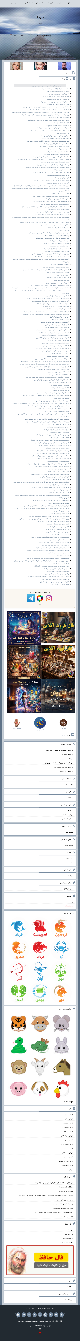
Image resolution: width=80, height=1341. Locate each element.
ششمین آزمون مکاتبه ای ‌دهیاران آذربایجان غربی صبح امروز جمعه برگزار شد (48, 550)
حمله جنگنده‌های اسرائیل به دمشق (59, 245)
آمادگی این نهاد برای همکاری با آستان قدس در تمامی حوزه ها (52, 256)
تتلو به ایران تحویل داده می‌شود (60, 387)
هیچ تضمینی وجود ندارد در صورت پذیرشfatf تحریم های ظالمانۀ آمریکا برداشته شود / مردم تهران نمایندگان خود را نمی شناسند (41, 562)
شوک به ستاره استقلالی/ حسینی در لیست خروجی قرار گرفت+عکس (50, 455)
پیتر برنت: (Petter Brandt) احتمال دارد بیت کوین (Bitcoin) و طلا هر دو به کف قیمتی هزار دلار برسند (46, 1195)
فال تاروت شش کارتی (67, 1144)
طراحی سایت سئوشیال (66, 1216)
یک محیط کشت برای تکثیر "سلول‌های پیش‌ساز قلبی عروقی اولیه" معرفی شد (48, 558)
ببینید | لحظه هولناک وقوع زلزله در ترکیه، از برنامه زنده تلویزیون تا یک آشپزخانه (47, 421)
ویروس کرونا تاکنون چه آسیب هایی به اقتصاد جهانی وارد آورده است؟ (50, 434)
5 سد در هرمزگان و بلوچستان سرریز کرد (57, 479)
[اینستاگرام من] (45, 1314)
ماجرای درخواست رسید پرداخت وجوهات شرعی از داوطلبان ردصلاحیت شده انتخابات (45, 395)
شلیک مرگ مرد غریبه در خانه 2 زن (59, 539)
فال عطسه (70, 1286)
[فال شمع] (24, 662)
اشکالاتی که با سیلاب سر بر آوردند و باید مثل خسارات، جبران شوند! (50, 440)
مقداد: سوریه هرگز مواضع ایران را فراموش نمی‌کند (55, 248)
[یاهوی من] (62, 1314)
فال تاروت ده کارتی (67, 1152)
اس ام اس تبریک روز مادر (66, 771)
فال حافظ (67, 2)
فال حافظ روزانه (68, 1233)
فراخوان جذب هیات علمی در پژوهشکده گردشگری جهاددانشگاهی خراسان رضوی (46, 505)
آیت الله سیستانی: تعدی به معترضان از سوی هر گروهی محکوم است (50, 301)
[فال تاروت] (58, 628)
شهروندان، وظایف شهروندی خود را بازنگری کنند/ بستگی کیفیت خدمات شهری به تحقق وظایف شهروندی (40, 112)
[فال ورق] (24, 696)
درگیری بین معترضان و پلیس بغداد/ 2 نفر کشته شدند (54, 445)
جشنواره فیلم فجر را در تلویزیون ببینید (58, 356)
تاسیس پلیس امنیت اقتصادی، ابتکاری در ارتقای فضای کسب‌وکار (51, 442)
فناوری (39, 85)
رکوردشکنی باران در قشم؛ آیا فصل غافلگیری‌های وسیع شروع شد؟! (50, 537)
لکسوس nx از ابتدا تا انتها (66, 1191)
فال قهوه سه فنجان (67, 814)
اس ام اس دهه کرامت (67, 754)
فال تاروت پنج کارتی (67, 1139)
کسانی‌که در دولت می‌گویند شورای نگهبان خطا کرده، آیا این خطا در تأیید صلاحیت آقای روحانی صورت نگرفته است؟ (41, 415)
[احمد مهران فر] (64, 66)
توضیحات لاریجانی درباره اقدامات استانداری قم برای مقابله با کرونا (50, 196)
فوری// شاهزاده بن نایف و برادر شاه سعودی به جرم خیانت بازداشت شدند (48, 120)
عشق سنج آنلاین (68, 888)
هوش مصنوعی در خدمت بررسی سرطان (58, 461)
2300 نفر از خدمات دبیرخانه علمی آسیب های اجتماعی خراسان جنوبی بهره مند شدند (46, 314)
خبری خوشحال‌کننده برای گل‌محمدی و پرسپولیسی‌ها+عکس (52, 400)
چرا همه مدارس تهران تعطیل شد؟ (59, 240)
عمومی (64, 734)
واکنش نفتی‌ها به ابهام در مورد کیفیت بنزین (57, 573)
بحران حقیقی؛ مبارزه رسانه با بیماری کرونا (57, 151)
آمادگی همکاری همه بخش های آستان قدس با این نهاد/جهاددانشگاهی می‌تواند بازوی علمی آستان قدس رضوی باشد (40, 260)
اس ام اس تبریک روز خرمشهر (65, 758)
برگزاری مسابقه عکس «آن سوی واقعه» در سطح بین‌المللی (53, 408)
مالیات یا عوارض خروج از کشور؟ (60, 437)
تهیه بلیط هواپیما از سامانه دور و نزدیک (62, 1203)
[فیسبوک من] (51, 1314)
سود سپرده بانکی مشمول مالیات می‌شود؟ (57, 327)
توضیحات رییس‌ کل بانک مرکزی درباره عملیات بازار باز (54, 332)
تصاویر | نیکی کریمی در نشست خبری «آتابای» (56, 324)
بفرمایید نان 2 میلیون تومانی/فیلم (59, 432)
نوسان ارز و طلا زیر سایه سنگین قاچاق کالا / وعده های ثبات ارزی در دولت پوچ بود (47, 366)
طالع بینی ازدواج (68, 845)
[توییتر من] (34, 1314)
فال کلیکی (70, 875)
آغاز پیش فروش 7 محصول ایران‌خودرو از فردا (56, 282)
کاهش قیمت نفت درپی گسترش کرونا (58, 227)
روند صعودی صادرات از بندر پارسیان (58, 374)
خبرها (40, 17)
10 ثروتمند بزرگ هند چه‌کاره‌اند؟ (59, 526)
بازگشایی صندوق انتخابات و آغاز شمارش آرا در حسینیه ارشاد (52, 214)
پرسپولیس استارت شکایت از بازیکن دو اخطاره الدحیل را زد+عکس (50, 253)
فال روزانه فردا (69, 1299)
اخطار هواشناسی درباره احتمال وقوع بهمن (57, 295)
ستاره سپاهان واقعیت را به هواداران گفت (57, 148)
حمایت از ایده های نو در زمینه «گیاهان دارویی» (56, 411)
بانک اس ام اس (40, 2)
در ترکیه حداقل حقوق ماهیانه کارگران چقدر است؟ (55, 545)
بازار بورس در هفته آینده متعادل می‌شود (57, 529)
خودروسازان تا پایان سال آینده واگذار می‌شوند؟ (55, 531)
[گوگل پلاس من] (29, 1314)
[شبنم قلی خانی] (16, 66)
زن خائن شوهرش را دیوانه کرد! (60, 390)
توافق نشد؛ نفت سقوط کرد (61, 122)
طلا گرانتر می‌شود (64, 230)
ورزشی (55, 85)
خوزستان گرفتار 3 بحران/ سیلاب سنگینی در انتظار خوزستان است (51, 172)
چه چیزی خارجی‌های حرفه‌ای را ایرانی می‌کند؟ (56, 568)
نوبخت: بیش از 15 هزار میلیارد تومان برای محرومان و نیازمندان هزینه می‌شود (48, 576)
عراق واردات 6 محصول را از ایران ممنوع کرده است (55, 429)
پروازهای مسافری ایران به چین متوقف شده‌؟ (57, 235)
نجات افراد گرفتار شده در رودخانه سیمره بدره (56, 345)
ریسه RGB (70, 901)
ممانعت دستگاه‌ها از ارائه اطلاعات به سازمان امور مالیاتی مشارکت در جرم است (47, 377)
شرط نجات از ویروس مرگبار (61, 169)
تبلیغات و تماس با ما (16, 2)
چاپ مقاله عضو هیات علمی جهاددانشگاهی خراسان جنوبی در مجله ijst (50, 156)
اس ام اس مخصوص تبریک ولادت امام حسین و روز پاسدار (57, 762)
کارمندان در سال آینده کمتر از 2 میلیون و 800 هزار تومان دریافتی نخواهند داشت (47, 419)
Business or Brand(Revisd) (67, 1187)
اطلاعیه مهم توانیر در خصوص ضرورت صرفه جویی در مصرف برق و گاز (50, 285)
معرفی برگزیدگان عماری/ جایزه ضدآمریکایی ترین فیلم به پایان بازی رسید (49, 516)
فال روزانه (50, 2)
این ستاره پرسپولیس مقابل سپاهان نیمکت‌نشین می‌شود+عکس (51, 201)
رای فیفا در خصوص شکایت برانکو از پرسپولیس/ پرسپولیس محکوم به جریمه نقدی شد (45, 114)
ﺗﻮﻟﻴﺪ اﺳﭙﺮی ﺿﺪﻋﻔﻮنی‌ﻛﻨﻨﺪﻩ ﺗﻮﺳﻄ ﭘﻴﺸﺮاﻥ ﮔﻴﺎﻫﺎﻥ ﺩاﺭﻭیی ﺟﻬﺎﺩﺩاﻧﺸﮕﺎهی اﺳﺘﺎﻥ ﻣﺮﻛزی (45, 106)
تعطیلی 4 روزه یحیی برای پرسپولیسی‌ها (58, 93)
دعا (72, 862)
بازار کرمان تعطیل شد (63, 133)
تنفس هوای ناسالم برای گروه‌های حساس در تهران (55, 138)
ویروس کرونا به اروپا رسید (61, 398)
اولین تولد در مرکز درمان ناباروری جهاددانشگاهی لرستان (53, 458)
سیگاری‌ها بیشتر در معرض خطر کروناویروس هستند (54, 135)
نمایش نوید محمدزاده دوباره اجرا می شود (57, 552)
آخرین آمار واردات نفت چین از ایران (59, 382)
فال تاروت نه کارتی (68, 1148)
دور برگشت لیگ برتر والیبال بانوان (59, 316)
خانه (74, 2)
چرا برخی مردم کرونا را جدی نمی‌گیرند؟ (58, 91)
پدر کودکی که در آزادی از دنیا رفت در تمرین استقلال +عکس (52, 450)
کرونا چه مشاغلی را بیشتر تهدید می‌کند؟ (58, 175)
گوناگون (34, 85)
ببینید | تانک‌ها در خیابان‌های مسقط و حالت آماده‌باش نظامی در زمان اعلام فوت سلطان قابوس (44, 518)
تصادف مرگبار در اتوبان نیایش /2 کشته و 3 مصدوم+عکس (53, 392)
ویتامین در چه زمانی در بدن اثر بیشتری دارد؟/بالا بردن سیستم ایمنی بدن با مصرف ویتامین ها (43, 159)
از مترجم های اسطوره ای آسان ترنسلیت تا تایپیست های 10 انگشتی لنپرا (54, 1212)
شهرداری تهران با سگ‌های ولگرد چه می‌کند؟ (56, 251)
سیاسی (60, 85)
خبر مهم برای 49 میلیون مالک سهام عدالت (57, 277)
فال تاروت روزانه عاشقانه (66, 1161)
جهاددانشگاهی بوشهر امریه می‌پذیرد (58, 209)
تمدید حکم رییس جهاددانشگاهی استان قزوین (56, 154)
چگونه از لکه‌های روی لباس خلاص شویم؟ (57, 198)
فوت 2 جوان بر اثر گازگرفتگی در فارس (58, 340)
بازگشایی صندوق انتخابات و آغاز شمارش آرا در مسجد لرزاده (52, 211)
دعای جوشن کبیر (68, 858)
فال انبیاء (70, 797)
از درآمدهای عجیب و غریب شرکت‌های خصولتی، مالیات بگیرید (52, 337)
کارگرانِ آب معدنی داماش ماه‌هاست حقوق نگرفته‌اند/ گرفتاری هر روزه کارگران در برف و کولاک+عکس (41, 482)
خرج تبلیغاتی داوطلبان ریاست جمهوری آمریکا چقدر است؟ (53, 303)
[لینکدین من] (18, 1314)
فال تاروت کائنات (68, 1122)
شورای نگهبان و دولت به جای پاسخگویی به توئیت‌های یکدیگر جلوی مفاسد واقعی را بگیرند (44, 364)
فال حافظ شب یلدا (68, 1238)
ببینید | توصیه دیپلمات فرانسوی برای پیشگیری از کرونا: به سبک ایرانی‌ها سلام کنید (46, 167)
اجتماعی (44, 85)
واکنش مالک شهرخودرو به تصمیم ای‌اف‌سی (57, 471)
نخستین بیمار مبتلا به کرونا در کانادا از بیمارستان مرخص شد (52, 348)
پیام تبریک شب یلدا (67, 1242)
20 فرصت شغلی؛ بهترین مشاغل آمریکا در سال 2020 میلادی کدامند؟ (50, 474)
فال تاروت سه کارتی (67, 1131)
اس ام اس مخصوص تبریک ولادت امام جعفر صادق (59, 750)
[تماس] (40, 1314)
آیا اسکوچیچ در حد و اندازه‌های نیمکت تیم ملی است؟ (54, 322)
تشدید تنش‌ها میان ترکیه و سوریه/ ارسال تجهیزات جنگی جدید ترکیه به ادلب (47, 298)
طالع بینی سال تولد (68, 1101)
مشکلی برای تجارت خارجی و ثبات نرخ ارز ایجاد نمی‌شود (54, 224)
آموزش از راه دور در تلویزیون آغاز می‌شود (57, 183)
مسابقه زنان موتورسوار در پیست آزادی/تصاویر (56, 243)
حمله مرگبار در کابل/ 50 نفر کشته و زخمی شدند (55, 96)
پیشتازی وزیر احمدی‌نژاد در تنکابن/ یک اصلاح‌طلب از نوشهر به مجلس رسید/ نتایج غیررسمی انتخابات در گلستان (40, 218)
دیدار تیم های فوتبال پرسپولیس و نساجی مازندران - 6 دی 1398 (51, 566)
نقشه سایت (32, 1325)
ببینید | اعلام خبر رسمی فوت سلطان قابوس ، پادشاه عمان (53, 521)
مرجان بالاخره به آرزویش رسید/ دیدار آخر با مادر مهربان (53, 453)
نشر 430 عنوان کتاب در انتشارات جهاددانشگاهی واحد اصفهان (52, 358)
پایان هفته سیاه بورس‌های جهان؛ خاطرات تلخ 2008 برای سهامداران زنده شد (48, 141)
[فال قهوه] (58, 662)
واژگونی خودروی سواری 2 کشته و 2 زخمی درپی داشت (54, 542)
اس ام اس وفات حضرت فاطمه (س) (63, 767)
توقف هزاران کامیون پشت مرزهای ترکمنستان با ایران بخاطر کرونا (51, 180)
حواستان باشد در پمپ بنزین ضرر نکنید (58, 484)
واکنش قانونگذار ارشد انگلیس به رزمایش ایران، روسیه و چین (52, 547)
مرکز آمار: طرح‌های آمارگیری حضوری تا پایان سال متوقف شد (52, 127)
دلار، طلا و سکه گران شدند (61, 280)
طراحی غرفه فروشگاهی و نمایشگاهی (63, 1208)
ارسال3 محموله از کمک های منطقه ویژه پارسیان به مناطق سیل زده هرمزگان (48, 463)
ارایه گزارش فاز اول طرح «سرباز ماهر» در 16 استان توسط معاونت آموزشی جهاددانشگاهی (44, 361)
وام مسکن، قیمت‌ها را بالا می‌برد (60, 385)
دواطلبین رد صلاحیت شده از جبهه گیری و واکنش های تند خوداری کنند (49, 466)
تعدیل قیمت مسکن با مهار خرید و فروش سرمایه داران (54, 161)
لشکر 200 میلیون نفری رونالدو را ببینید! (58, 371)
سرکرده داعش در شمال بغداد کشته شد (57, 448)
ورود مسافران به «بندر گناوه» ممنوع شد (58, 99)
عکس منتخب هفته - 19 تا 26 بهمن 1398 (58, 264)
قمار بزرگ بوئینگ (64, 497)
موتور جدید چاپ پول (63, 274)
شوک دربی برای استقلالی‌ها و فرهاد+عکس (57, 353)
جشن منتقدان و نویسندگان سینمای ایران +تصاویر (55, 350)
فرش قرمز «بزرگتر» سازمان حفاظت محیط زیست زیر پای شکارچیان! (50, 487)
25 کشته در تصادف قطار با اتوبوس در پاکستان (56, 143)
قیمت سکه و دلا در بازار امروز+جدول (58, 492)
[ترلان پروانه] (40, 66)
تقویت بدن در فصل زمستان (61, 489)
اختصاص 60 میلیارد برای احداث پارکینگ (58, 308)
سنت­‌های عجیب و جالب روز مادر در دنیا (58, 272)
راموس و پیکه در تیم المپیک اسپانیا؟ (59, 117)
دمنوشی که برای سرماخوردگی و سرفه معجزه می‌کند (54, 101)
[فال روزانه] (24, 628)
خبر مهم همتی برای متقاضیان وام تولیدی (58, 426)
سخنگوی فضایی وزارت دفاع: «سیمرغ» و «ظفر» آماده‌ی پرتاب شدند (50, 329)
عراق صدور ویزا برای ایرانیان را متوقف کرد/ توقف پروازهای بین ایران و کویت (48, 232)
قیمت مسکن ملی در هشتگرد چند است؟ (58, 523)
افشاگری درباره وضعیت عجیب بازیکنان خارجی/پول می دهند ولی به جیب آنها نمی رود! (45, 269)
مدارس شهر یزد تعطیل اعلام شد (60, 193)
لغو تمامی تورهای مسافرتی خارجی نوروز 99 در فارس (54, 476)
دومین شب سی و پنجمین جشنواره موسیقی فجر (56, 267)
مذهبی (29, 85)
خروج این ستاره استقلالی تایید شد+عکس (57, 104)
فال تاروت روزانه (68, 1114)
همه (64, 85)
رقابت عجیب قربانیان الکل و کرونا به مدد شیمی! (55, 88)
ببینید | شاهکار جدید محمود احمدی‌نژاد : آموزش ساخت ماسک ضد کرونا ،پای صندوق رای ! (44, 222)
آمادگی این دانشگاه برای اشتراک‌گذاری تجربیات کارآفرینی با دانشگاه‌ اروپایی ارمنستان (45, 206)
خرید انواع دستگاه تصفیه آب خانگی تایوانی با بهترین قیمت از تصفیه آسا (53, 1182)
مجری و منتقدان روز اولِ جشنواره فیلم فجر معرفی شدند (53, 369)
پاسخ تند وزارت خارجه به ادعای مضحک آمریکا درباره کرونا (53, 164)
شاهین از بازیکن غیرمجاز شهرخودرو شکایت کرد (55, 468)
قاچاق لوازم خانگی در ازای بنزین (60, 584)
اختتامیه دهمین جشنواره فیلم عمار (59, 513)
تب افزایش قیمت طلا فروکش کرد (60, 534)
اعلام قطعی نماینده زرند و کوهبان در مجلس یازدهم (55, 204)
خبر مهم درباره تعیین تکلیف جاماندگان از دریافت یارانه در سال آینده (50, 130)
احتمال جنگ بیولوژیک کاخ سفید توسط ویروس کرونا (54, 146)
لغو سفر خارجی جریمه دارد (61, 177)
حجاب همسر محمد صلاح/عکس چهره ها (58, 571)
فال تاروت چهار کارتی (67, 1135)
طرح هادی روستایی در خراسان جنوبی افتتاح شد (55, 579)
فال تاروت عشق (68, 1156)
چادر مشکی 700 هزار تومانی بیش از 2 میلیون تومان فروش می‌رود (51, 379)
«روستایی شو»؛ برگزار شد (61, 555)
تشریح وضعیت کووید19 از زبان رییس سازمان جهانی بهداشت (52, 238)
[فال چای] (58, 696)
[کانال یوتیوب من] (24, 1314)
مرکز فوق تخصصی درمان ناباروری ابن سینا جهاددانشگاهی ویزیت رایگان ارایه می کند (46, 311)
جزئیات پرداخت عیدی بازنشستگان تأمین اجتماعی (55, 335)
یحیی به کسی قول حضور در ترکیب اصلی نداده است (55, 424)
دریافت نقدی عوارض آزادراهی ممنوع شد (57, 125)
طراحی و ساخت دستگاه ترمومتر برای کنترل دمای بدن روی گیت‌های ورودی (48, 109)
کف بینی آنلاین (69, 832)
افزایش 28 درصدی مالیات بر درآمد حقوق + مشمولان (54, 581)
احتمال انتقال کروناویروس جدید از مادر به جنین (55, 342)
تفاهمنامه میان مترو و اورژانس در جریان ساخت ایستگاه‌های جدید (51, 500)
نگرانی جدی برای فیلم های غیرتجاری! (58, 503)
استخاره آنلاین (28, 2)
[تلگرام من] (56, 1314)
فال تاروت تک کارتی (67, 1127)
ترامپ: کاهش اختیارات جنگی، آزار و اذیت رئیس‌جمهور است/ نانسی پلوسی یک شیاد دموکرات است (42, 495)
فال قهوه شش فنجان (67, 818)
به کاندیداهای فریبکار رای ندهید (60, 319)
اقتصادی (49, 85)
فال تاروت (59, 2)
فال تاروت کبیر (69, 1118)
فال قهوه (70, 810)
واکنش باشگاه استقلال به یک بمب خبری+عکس (56, 306)
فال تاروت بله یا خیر (67, 1165)
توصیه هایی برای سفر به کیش (65, 1199)
